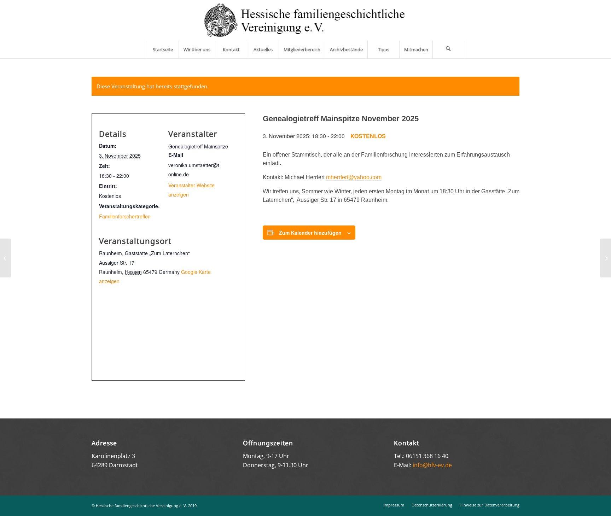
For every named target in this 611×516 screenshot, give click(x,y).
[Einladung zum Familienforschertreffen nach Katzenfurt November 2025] (605, 258)
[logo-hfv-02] (305, 20)
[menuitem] (163, 49)
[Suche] (448, 49)
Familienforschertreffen (125, 216)
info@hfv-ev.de (432, 465)
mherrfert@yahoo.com (354, 177)
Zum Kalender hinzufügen (310, 232)
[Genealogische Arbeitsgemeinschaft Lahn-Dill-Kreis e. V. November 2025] (5, 258)
